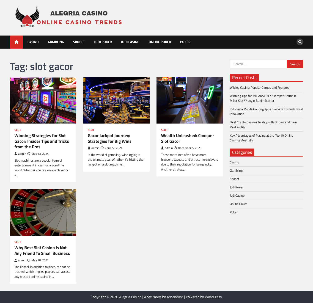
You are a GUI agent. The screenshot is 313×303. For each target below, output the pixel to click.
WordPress (213, 297)
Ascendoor (175, 297)
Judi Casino (130, 41)
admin (22, 154)
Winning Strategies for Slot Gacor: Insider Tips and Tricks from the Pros (41, 141)
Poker (185, 41)
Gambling (56, 41)
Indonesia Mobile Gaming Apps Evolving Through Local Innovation (266, 111)
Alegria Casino (130, 297)
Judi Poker (103, 41)
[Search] (300, 42)
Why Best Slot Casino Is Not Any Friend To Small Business (42, 250)
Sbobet (79, 41)
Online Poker (160, 41)
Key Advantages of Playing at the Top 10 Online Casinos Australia (261, 138)
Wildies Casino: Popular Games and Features (259, 87)
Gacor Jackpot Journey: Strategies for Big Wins (110, 138)
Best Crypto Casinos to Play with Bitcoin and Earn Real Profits (263, 124)
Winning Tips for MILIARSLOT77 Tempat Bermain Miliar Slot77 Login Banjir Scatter (263, 98)
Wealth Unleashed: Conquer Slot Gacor (187, 138)
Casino (33, 41)
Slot (17, 130)
